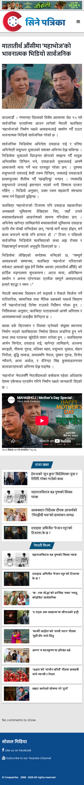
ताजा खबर (42, 465)
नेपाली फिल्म (42, 546)
